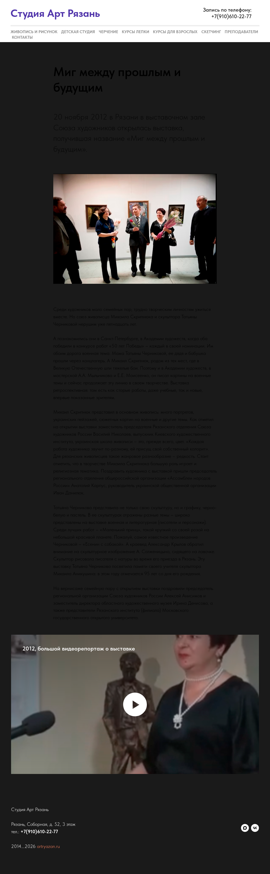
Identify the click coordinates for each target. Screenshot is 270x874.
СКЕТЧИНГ (211, 31)
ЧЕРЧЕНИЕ (108, 31)
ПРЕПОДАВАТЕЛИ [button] (241, 31)
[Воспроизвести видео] (135, 704)
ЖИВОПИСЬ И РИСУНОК (34, 31)
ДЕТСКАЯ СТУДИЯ (78, 31)
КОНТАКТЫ (22, 37)
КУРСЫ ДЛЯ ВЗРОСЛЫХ (175, 31)
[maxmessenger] (245, 828)
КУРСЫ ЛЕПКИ (135, 31)
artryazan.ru (48, 846)
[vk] (255, 828)
